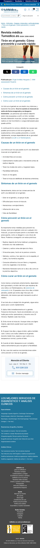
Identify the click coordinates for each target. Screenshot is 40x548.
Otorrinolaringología (23, 419)
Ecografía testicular (6, 439)
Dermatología (30, 413)
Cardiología (22, 413)
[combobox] (11, 15)
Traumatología (33, 419)
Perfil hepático (17, 453)
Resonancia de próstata (21, 433)
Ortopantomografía (6, 436)
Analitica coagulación (7, 459)
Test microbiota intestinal (22, 451)
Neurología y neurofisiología (9, 419)
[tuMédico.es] (9, 9)
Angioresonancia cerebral (8, 441)
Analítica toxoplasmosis (28, 453)
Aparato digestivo (13, 413)
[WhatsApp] (33, 72)
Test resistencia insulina (8, 451)
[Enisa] (27, 529)
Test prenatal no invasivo (8, 431)
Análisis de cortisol (19, 459)
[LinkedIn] (24, 72)
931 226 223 (22, 367)
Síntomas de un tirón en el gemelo (17, 93)
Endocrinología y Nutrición (8, 416)
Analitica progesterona (20, 456)
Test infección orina (6, 453)
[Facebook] (16, 72)
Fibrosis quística (17, 436)
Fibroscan (25, 436)
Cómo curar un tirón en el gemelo (16, 101)
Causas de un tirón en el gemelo (16, 88)
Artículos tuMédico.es (20, 485)
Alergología (4, 413)
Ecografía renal (17, 439)
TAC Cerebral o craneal (7, 433)
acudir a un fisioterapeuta (21, 138)
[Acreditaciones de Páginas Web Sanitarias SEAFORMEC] (13, 529)
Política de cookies (20, 503)
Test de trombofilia (21, 431)
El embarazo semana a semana (20, 475)
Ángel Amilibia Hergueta (21, 80)
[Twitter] (7, 72)
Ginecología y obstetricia (24, 416)
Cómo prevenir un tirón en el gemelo (18, 97)
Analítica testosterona (7, 456)
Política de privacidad (20, 501)
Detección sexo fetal (27, 439)
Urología (3, 421)
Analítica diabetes (33, 456)
